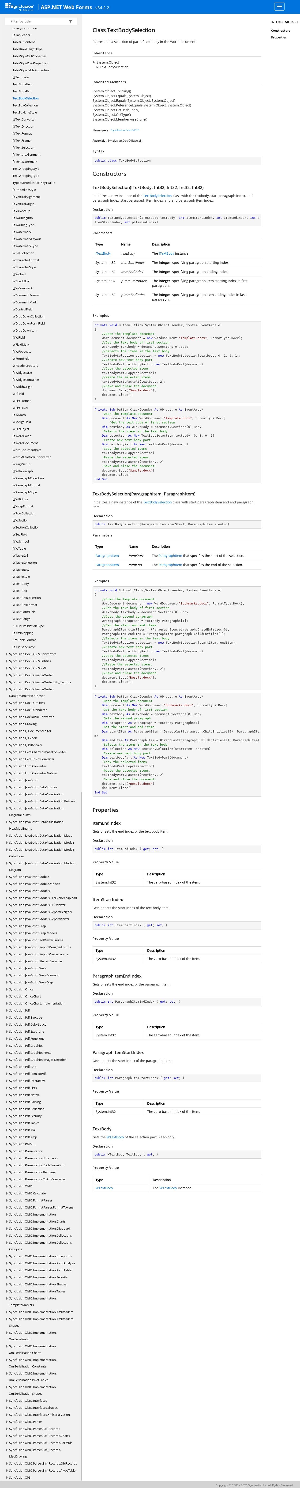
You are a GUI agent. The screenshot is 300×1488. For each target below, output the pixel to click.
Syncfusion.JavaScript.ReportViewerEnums (38, 954)
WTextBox (20, 591)
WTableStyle (21, 576)
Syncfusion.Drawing (23, 724)
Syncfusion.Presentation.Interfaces (33, 1158)
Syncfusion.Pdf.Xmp (23, 1137)
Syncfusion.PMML (21, 1144)
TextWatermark (26, 161)
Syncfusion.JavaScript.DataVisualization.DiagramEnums (36, 811)
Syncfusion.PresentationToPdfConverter (37, 1179)
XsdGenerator (25, 647)
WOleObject (21, 429)
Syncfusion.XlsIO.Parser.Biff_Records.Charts (39, 1436)
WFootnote (23, 351)
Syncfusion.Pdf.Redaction (27, 1109)
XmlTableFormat (24, 640)
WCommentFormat (26, 295)
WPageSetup (21, 464)
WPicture (21, 499)
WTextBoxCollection (27, 598)
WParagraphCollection (28, 478)
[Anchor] (90, 174)
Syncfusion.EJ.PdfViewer (25, 745)
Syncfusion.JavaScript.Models (29, 891)
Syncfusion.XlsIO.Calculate (27, 1193)
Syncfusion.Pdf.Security (25, 1116)
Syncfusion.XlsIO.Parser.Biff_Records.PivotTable (42, 1470)
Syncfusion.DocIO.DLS (125, 130)
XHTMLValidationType (28, 626)
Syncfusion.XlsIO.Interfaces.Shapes (33, 1407)
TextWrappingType (26, 176)
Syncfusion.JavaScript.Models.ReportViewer (39, 919)
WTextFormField (24, 612)
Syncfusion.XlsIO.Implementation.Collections (40, 1235)
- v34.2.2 (101, 7)
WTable (20, 548)
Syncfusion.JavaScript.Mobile (29, 877)
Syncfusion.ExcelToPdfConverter (31, 759)
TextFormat (23, 133)
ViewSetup (22, 211)
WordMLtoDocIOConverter (32, 457)
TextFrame (22, 140)
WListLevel (20, 408)
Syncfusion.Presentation (26, 1151)
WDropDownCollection (29, 316)
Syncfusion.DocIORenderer (28, 710)
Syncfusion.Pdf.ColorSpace (27, 1024)
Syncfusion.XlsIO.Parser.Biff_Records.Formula (40, 1443)
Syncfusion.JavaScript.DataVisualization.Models (42, 842)
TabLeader (22, 35)
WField (20, 337)
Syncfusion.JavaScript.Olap (27, 926)
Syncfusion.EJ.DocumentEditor (30, 731)
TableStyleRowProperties (30, 63)
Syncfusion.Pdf (19, 1010)
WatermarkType (26, 246)
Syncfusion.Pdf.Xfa (22, 1130)
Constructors (280, 30)
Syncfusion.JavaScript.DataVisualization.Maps (40, 835)
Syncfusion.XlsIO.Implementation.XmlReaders (41, 1312)
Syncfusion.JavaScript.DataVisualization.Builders (42, 801)
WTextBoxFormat (25, 605)
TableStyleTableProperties (31, 70)
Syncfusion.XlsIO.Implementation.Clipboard (39, 1228)
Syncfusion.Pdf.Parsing (25, 1102)
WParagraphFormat (26, 485)
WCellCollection (23, 253)
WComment (23, 288)
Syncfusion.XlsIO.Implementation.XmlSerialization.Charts (32, 1349)
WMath (20, 415)
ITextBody (103, 253)
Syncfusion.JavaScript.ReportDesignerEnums (40, 947)
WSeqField (20, 534)
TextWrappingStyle (26, 168)
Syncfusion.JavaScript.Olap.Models (33, 933)
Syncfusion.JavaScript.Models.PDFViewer (37, 905)
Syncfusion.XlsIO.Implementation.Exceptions (40, 1256)
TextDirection (24, 126)
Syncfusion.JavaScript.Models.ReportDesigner (40, 912)
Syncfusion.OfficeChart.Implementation (36, 1003)
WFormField (21, 358)
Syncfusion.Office (21, 989)
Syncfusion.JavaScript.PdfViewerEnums (36, 940)
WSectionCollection (26, 527)
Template (22, 77)
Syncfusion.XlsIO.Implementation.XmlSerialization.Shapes (32, 1390)
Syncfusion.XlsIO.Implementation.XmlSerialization (32, 1335)
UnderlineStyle (25, 190)
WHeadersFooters (25, 365)
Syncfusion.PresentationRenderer (32, 1172)
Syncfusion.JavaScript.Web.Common (34, 975)
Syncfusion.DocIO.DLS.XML (28, 668)
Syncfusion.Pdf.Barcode (25, 1017)
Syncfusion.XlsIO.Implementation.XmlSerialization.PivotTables (32, 1376)
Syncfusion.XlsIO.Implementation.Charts (37, 1221)
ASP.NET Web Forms (66, 7)
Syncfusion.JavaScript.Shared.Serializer (35, 961)
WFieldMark (21, 344)
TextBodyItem (23, 84)
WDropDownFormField (29, 323)
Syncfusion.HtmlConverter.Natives (33, 773)
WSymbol (22, 541)
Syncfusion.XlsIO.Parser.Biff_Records (34, 1429)
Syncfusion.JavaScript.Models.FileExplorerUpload (43, 898)
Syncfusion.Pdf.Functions (26, 1038)
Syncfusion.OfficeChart (25, 996)
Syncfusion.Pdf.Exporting (26, 1031)
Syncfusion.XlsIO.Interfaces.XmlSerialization (39, 1414)
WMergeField (22, 422)
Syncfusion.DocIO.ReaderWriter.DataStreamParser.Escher (31, 692)
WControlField (23, 309)
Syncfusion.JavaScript (24, 780)
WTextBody (21, 584)
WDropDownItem (25, 330)
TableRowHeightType (27, 49)
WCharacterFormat (26, 260)
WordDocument (26, 443)
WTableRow (21, 569)
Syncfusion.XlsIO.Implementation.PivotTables (41, 1270)
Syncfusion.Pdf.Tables (24, 1123)
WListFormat (22, 401)
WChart (20, 274)
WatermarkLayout (28, 239)
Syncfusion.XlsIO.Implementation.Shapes (38, 1284)
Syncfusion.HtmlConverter (27, 766)
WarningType (24, 225)
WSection (22, 520)
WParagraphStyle (25, 492)
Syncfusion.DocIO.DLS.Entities (30, 661)
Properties (279, 37)
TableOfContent (24, 42)
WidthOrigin (23, 387)
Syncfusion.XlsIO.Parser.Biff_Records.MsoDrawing (35, 1453)
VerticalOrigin (24, 204)
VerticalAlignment (27, 197)
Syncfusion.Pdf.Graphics (26, 1045)
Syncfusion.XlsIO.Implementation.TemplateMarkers (32, 1301)
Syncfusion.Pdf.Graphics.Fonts (30, 1052)
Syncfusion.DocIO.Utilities (27, 703)
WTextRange (21, 619)
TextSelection (24, 147)
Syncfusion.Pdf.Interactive (27, 1081)
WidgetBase (23, 372)
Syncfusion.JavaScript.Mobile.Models (34, 884)
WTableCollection (25, 562)
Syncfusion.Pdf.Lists (23, 1088)
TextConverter (25, 119)
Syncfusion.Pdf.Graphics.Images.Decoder (37, 1059)
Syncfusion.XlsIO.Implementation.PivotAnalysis (42, 1263)
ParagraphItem (107, 555)
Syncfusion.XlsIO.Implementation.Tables (37, 1291)
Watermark (23, 232)
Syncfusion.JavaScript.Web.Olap (31, 982)
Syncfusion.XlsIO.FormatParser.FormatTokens (41, 1207)
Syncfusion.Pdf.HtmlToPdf (27, 1074)
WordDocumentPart (27, 450)
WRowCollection (24, 513)
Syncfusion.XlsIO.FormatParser (30, 1200)
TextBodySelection (26, 98)
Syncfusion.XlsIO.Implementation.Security (38, 1277)
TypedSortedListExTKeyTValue (34, 183)
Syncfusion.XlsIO (20, 1186)
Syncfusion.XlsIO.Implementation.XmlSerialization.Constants (32, 1363)
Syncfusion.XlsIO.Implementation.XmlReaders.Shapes (41, 1322)
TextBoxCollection (25, 105)
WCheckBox (21, 281)
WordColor (23, 436)
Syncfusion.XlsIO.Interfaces (28, 1400)
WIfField (18, 394)
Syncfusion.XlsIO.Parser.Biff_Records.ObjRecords (43, 1463)
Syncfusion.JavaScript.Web (27, 968)
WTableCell (20, 555)
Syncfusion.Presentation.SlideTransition (36, 1165)
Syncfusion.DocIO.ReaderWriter (31, 675)
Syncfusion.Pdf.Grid (22, 1067)
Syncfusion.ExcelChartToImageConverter (37, 752)
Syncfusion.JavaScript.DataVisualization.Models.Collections (42, 852)
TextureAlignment (28, 154)
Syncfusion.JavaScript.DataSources (33, 787)
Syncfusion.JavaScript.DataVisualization (36, 794)
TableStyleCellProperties (29, 56)
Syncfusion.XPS (19, 1477)
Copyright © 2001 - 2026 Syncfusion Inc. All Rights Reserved (254, 1485)
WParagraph (24, 471)
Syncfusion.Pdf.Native (24, 1095)
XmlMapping (24, 633)
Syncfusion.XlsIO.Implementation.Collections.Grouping (40, 1245)
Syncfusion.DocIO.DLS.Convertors (32, 654)
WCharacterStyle (24, 267)
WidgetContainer (27, 380)
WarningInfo (24, 218)
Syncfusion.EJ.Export (23, 738)
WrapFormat (24, 506)
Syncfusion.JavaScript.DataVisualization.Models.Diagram (42, 866)
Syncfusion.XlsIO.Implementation (32, 1214)
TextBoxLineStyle (25, 112)
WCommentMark (25, 302)
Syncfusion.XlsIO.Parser (25, 1422)
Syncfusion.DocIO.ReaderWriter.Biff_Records (40, 682)
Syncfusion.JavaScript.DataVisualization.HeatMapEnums (36, 825)
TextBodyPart (22, 91)
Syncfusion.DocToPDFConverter (31, 717)
